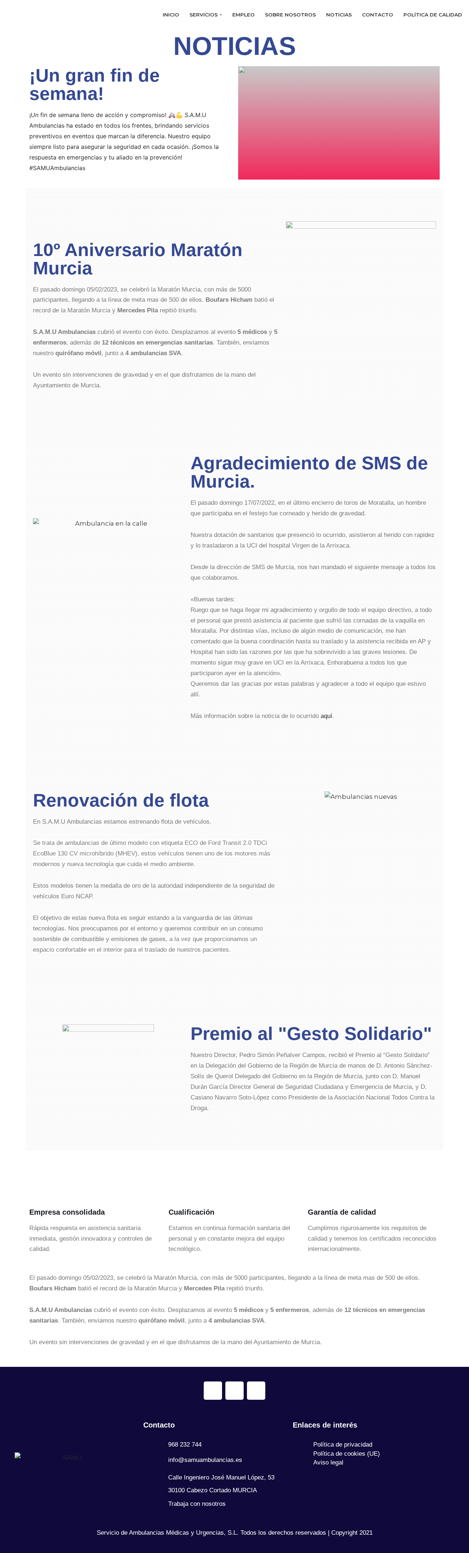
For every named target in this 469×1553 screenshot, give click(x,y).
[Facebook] (213, 1390)
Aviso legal (328, 1462)
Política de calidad (432, 17)
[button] (220, 17)
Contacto (377, 17)
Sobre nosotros (290, 17)
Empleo (243, 17)
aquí (326, 720)
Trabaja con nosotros (197, 1503)
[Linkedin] (256, 1390)
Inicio (171, 17)
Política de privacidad (342, 1444)
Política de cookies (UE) (346, 1453)
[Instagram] (234, 1390)
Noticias (339, 17)
